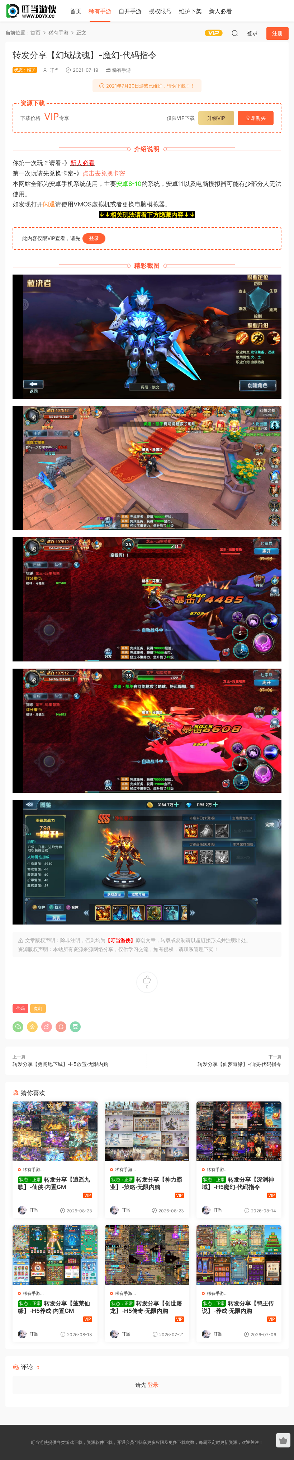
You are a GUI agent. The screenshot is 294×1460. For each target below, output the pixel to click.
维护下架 (190, 11)
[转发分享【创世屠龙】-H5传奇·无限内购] (147, 1255)
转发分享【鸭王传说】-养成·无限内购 (238, 1307)
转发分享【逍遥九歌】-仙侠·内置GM (54, 1183)
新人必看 (220, 11)
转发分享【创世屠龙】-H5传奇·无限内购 (146, 1307)
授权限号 (160, 11)
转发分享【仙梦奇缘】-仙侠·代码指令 (239, 1064)
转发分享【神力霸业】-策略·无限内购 (146, 1183)
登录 (94, 238)
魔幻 (38, 1008)
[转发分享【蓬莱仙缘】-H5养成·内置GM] (55, 1255)
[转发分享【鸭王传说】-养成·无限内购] (238, 1255)
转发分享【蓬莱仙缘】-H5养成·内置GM (54, 1307)
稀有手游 (100, 11)
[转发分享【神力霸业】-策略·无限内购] (147, 1131)
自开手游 (130, 11)
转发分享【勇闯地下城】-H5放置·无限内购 (60, 1064)
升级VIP (216, 118)
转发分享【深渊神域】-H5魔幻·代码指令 (238, 1183)
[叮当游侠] (32, 11)
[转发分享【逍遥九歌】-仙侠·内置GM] (55, 1131)
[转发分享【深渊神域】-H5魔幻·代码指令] (238, 1131)
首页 (75, 11)
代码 (20, 1008)
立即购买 (256, 118)
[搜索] (234, 33)
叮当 (54, 70)
